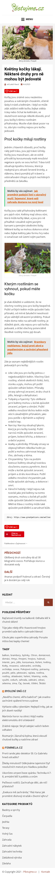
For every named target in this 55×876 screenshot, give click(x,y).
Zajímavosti (20, 543)
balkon (5, 655)
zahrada (23, 679)
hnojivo (31, 658)
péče (13, 672)
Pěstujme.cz (30, 871)
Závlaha (6, 863)
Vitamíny (36, 676)
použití (5, 672)
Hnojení (22, 658)
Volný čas (7, 833)
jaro (13, 662)
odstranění (25, 665)
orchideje (7, 669)
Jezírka (5, 821)
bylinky (25, 655)
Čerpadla (7, 816)
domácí (6, 658)
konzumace (28, 662)
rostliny (6, 676)
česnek (26, 683)
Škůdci (42, 683)
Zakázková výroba (12, 857)
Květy (5, 665)
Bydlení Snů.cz (15, 691)
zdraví (41, 679)
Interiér (6, 662)
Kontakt (45, 871)
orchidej (36, 665)
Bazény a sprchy (11, 810)
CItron (34, 655)
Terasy (5, 827)
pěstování (22, 672)
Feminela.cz (14, 747)
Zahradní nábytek (12, 845)
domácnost (44, 655)
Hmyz (14, 658)
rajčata (31, 672)
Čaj (19, 683)
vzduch (13, 679)
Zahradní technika (12, 851)
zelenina (6, 683)
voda (44, 676)
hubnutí (41, 658)
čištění (34, 683)
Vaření (27, 676)
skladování (16, 676)
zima (14, 683)
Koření (38, 662)
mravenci (14, 665)
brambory (16, 655)
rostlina (40, 672)
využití (5, 679)
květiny (47, 662)
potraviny (44, 669)
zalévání (32, 679)
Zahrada (6, 839)
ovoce (16, 669)
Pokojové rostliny (29, 669)
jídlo (18, 662)
